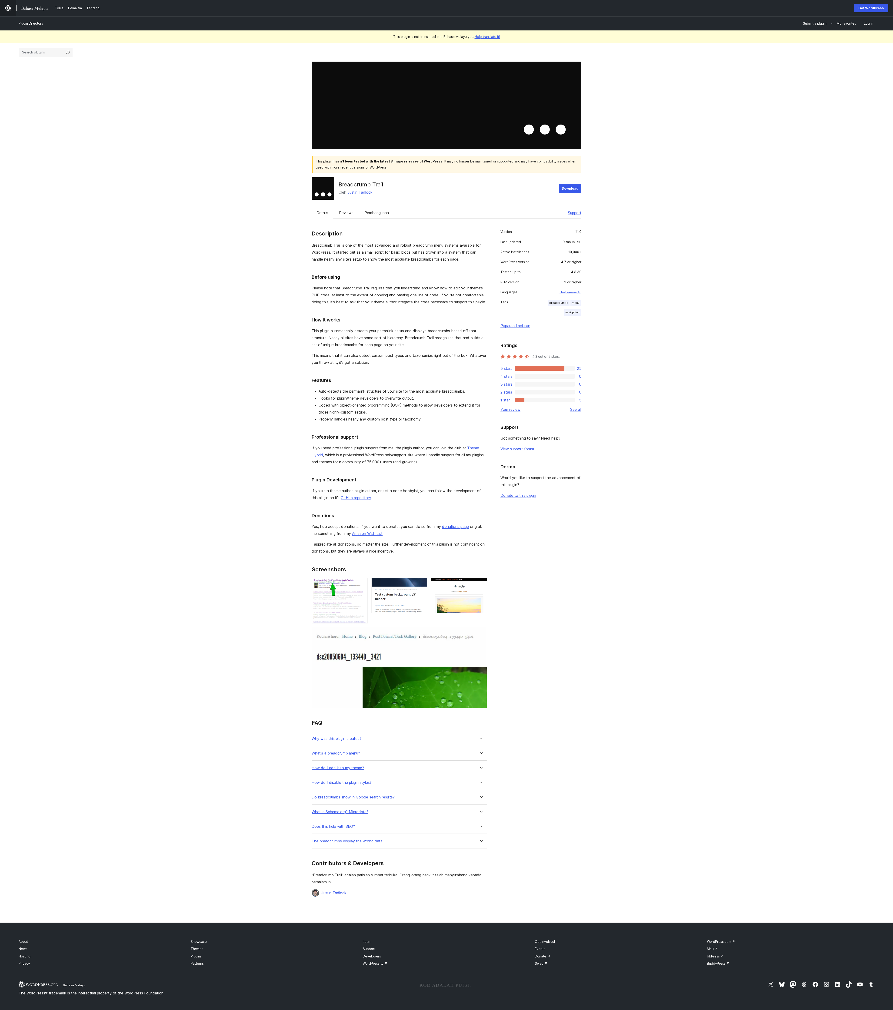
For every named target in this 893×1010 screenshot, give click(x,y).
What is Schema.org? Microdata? (340, 812)
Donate (542, 956)
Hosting (24, 956)
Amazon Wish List (367, 533)
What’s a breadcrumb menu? (336, 753)
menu (576, 303)
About (23, 942)
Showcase (199, 942)
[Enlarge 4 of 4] (480, 633)
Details (322, 212)
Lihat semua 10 (570, 292)
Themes (197, 949)
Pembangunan (376, 212)
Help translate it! (487, 37)
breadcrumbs (558, 303)
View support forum (517, 449)
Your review (510, 409)
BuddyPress (718, 963)
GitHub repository (356, 497)
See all (575, 409)
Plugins (196, 956)
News (23, 949)
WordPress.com (721, 942)
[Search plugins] (68, 52)
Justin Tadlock (360, 192)
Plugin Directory (31, 23)
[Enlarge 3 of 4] (480, 584)
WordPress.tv (375, 963)
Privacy (24, 963)
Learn (367, 942)
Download (570, 188)
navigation (572, 312)
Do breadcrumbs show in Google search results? (353, 797)
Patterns (197, 963)
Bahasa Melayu (74, 985)
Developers (372, 956)
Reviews (346, 212)
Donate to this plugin (518, 495)
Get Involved (545, 942)
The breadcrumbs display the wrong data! (347, 841)
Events (540, 949)
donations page (455, 526)
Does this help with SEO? (333, 826)
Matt (712, 949)
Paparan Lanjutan (515, 325)
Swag (541, 963)
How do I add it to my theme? (338, 768)
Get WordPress (871, 8)
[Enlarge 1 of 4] (361, 584)
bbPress (715, 956)
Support (574, 212)
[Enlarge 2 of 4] (421, 584)
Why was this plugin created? (337, 738)
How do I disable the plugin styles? (342, 782)
